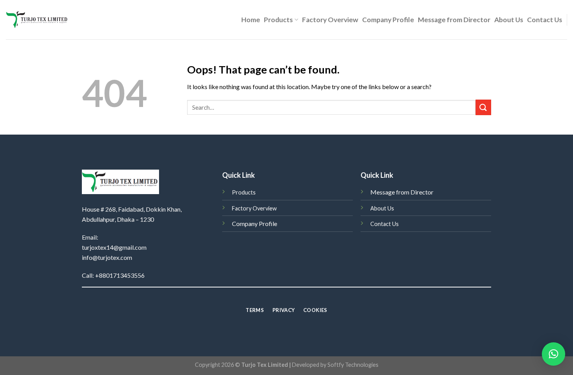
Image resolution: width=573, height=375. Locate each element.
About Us (508, 20)
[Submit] (483, 107)
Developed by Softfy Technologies (335, 364)
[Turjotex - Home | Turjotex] (37, 20)
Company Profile (388, 20)
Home (250, 20)
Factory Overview (330, 20)
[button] (553, 354)
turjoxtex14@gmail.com (114, 247)
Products (278, 20)
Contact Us (544, 20)
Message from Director (454, 20)
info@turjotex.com (107, 257)
